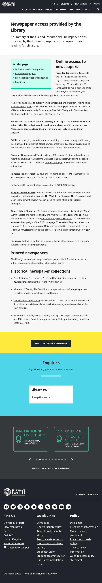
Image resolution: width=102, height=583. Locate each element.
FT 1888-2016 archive (64, 184)
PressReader (62, 72)
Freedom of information (84, 526)
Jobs (39, 564)
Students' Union (46, 551)
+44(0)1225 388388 (14, 543)
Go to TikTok (40, 507)
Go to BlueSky (13, 507)
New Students (81, 4)
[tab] (36, 459)
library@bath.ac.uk (36, 244)
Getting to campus (18, 547)
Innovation (51, 9)
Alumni (97, 4)
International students (50, 543)
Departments (76, 9)
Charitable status (12, 573)
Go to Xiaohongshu (68, 507)
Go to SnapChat (34, 507)
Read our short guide (21, 106)
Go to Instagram (20, 507)
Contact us (43, 522)
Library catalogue (53, 162)
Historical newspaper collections (31, 77)
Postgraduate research (50, 539)
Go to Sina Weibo (54, 507)
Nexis (14, 102)
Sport (63, 9)
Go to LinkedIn (27, 507)
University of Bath (9, 4)
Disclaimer (76, 522)
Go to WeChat (47, 507)
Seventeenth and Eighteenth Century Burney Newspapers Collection (48, 315)
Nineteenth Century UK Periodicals (31, 289)
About (88, 9)
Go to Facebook (6, 507)
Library (41, 547)
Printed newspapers (25, 73)
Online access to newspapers (29, 69)
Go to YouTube (61, 507)
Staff (53, 4)
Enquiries (20, 82)
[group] (30, 439)
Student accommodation (51, 555)
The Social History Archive (27, 300)
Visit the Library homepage (51, 343)
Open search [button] (98, 9)
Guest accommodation (50, 560)
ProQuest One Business (41, 158)
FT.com (68, 173)
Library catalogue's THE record (56, 218)
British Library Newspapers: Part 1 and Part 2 (36, 278)
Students (65, 4)
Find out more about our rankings (51, 468)
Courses (26, 9)
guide (53, 95)
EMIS (13, 140)
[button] (30, 459)
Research (37, 9)
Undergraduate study (49, 526)
